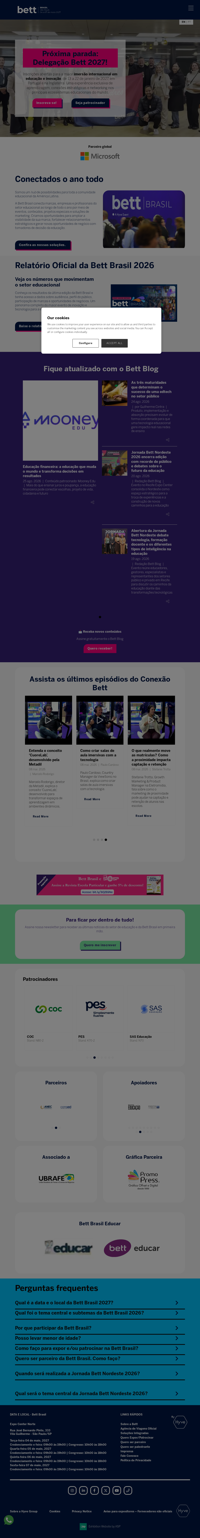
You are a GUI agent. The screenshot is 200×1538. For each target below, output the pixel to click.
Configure (86, 343)
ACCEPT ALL (114, 343)
